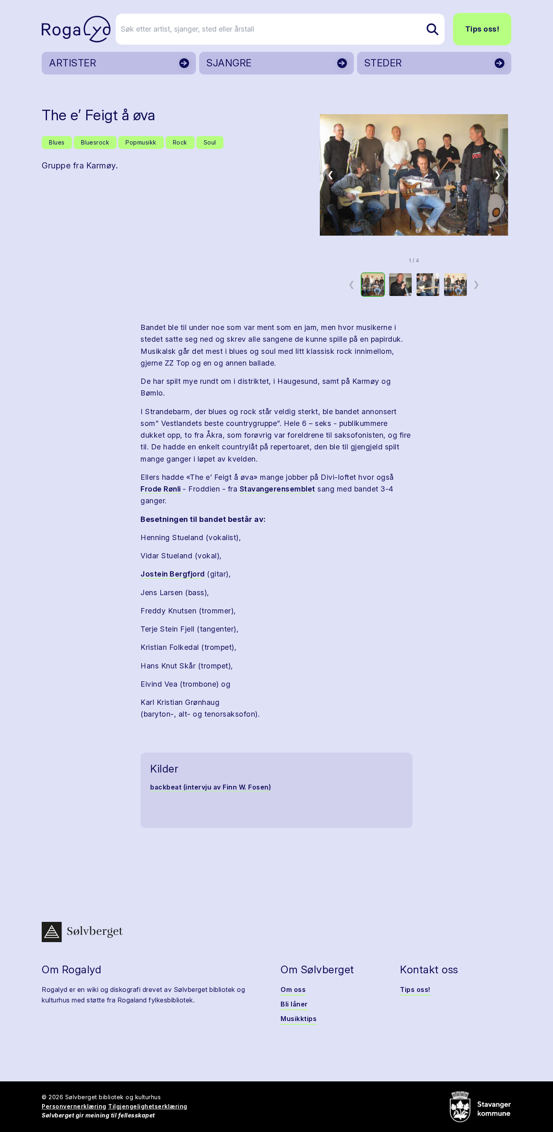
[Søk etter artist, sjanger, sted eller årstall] (432, 29)
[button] (414, 175)
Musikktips (299, 1019)
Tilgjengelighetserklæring (147, 1106)
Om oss (293, 989)
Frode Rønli (161, 489)
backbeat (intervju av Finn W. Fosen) (210, 787)
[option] (373, 284)
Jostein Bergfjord (172, 574)
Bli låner (294, 1004)
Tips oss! (482, 29)
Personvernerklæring (74, 1106)
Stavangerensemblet (277, 489)
